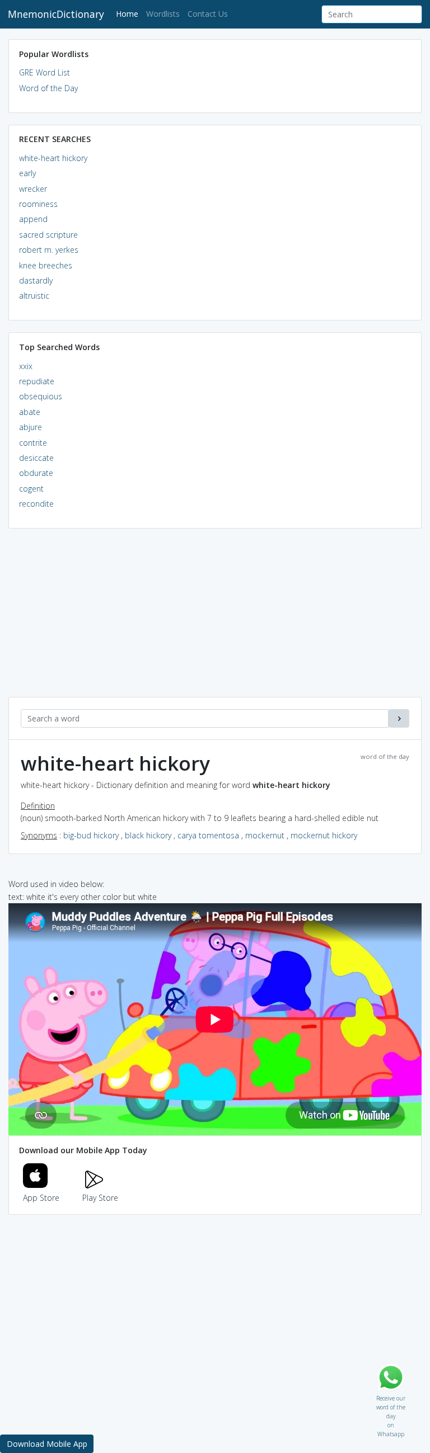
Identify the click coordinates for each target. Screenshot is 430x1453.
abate (29, 412)
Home (129, 13)
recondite (36, 503)
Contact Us (208, 13)
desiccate (36, 457)
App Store (41, 1197)
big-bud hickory (91, 835)
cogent (31, 488)
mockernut (264, 835)
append (33, 219)
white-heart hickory (53, 158)
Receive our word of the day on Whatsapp (390, 1395)
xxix (25, 366)
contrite (33, 442)
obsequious (40, 396)
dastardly (36, 280)
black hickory (148, 835)
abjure (30, 427)
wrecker (33, 188)
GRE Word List (44, 72)
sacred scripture (48, 234)
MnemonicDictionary (56, 14)
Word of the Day (48, 88)
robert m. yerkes (48, 249)
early (27, 173)
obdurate (36, 473)
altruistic (34, 295)
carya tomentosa (208, 835)
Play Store (100, 1197)
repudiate (36, 381)
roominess (38, 204)
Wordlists (163, 13)
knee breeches (45, 265)
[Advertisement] (215, 618)
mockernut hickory (324, 835)
